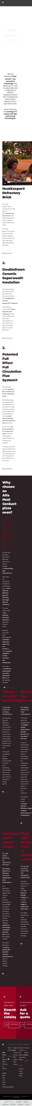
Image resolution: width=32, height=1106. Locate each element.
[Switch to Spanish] (20, 1104)
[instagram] (24, 1065)
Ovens (10, 1048)
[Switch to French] (12, 1104)
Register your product (15, 1050)
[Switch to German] (5, 1104)
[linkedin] (28, 1068)
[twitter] (24, 1071)
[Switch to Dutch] (27, 1104)
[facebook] (26, 1065)
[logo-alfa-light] (5, 2)
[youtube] (28, 1065)
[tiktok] (24, 1068)
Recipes (21, 1048)
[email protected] (7, 1087)
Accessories (11, 1050)
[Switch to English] (18, 1102)
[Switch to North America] (9, 1102)
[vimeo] (26, 1071)
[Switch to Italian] (25, 1102)
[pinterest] (26, 1068)
